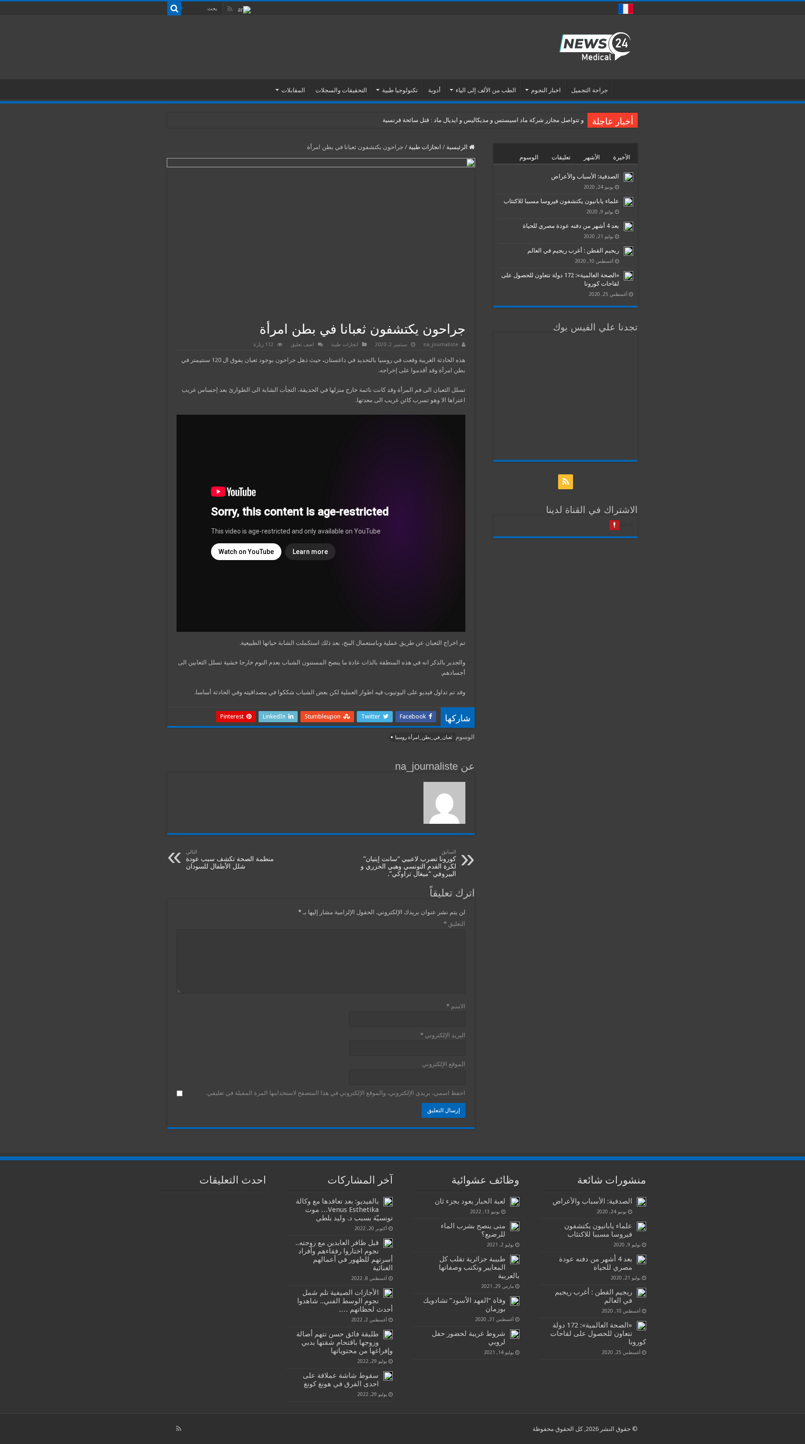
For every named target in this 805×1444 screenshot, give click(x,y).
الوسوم (529, 157)
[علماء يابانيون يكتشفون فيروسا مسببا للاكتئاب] (628, 201)
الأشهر (592, 157)
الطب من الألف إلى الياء (486, 90)
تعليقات (561, 157)
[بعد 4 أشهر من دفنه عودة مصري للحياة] (628, 226)
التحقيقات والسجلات (341, 90)
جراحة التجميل (589, 90)
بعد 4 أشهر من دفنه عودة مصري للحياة (571, 225)
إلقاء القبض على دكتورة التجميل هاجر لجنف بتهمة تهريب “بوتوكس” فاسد (492, 119)
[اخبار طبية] (595, 45)
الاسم (455, 1006)
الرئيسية (626, 89)
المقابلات (293, 90)
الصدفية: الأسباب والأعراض (585, 176)
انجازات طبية (425, 147)
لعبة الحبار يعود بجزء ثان (469, 1201)
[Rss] (229, 8)
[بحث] (174, 8)
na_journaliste (440, 345)
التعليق (454, 923)
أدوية (434, 90)
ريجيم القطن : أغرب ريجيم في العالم (573, 250)
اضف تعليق (302, 345)
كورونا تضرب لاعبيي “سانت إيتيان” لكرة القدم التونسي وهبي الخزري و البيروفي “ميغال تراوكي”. (408, 863)
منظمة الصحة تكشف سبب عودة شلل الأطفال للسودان (230, 859)
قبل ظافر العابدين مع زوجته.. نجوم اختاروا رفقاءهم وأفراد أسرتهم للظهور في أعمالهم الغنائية (344, 1255)
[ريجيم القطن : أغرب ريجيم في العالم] (628, 251)
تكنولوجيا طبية (400, 90)
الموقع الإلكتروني (443, 1064)
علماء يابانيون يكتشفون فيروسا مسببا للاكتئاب (561, 201)
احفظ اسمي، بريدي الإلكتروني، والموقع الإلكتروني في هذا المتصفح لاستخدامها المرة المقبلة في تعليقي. (335, 1092)
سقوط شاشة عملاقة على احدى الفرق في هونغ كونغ (341, 1379)
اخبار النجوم (546, 90)
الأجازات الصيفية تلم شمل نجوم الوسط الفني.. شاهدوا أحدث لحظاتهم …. (345, 1301)
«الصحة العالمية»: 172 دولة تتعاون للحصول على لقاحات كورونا (598, 1333)
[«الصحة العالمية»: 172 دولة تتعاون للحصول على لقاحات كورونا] (628, 276)
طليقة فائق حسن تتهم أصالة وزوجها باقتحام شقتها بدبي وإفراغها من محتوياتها (344, 1342)
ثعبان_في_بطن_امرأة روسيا (423, 737)
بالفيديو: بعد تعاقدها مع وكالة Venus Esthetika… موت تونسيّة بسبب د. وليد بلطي (344, 1209)
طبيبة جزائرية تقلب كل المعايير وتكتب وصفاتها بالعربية (479, 1267)
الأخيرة (621, 157)
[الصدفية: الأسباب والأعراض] (628, 177)
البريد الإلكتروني (442, 1035)
